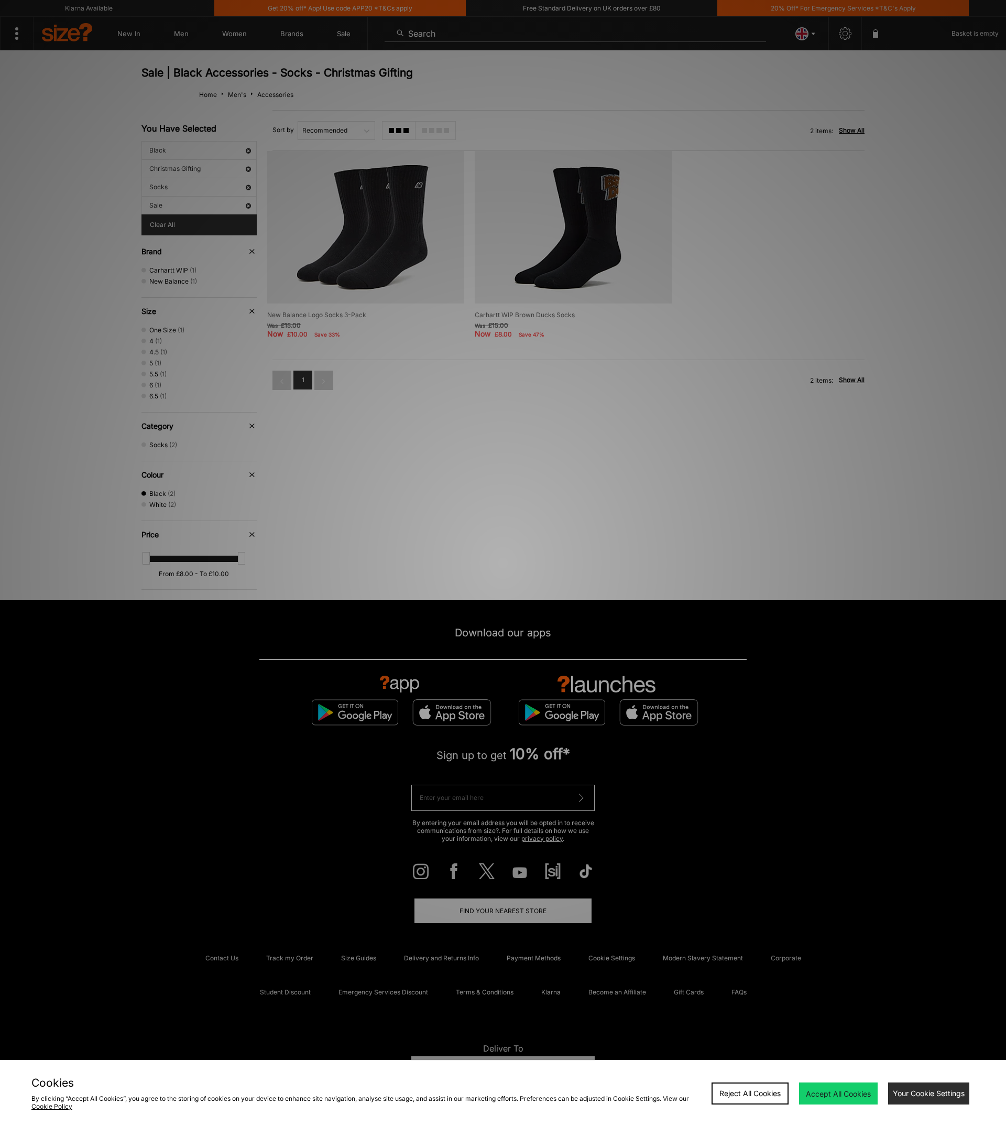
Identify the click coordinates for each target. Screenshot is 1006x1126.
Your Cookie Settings (929, 1093)
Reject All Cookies (750, 1093)
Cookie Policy (51, 1106)
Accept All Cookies (838, 1093)
